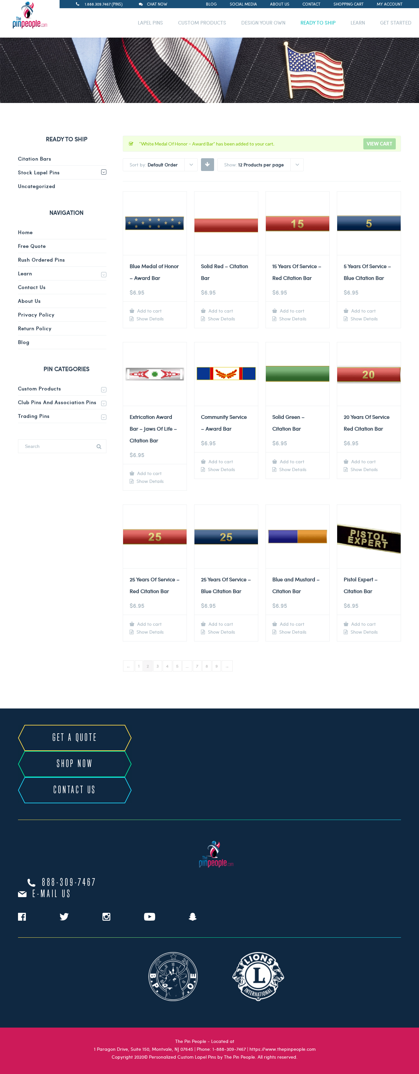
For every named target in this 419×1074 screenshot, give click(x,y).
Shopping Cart (349, 4)
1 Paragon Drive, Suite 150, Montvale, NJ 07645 (143, 1049)
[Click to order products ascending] (207, 164)
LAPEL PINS (150, 22)
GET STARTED (395, 22)
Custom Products (39, 388)
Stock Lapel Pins (39, 172)
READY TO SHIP (318, 22)
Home (25, 232)
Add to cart (149, 310)
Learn (25, 273)
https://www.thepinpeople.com (282, 1049)
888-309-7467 (69, 883)
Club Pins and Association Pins (57, 402)
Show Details (149, 318)
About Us (279, 4)
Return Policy (35, 328)
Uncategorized (36, 186)
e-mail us (51, 894)
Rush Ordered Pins (41, 259)
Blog (211, 4)
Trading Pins (34, 416)
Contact (311, 4)
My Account (390, 4)
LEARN (358, 22)
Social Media (243, 4)
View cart (379, 143)
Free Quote (32, 246)
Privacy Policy (36, 314)
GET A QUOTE (75, 738)
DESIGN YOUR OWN (263, 22)
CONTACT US (74, 790)
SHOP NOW (75, 764)
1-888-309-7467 (229, 1049)
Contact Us (32, 287)
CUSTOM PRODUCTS (202, 22)
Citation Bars (34, 158)
